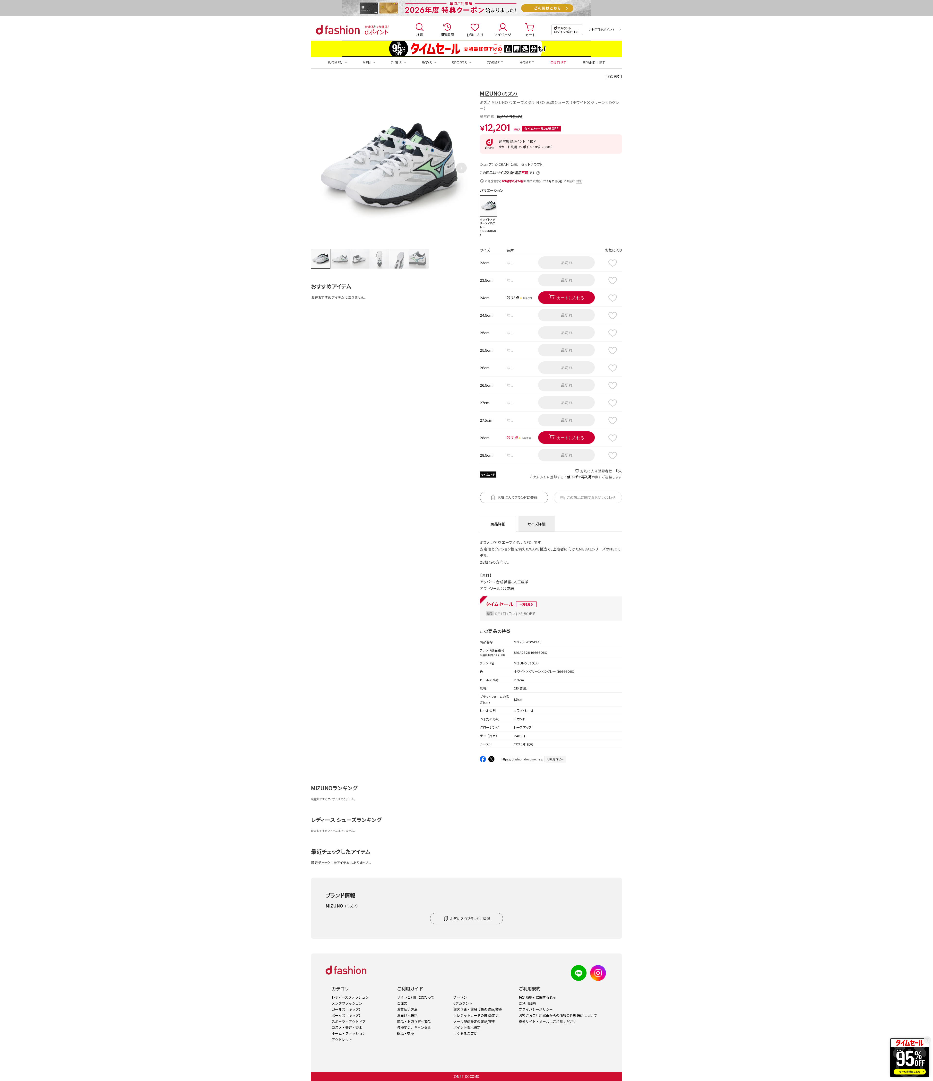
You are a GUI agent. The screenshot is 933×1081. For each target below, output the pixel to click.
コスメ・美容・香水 (347, 1027)
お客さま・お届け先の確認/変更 (477, 1009)
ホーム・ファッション (349, 1033)
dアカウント (462, 1003)
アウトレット (342, 1039)
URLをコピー (555, 759)
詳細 (579, 181)
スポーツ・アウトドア (349, 1021)
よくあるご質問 (465, 1033)
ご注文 (402, 1003)
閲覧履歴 (447, 34)
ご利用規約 (527, 1003)
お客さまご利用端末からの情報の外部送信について (558, 1015)
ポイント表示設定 (467, 1027)
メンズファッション (347, 1003)
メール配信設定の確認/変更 (474, 1021)
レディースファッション (350, 997)
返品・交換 (405, 1033)
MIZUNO (499, 93)
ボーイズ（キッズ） (347, 1015)
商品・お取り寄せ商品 (414, 1021)
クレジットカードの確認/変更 (476, 1015)
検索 (419, 34)
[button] (461, 168)
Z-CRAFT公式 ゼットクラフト (519, 164)
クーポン (460, 997)
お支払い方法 (407, 1009)
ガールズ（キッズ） (347, 1009)
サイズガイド (488, 474)
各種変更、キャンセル (414, 1027)
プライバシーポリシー (536, 1009)
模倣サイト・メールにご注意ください (548, 1021)
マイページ (502, 34)
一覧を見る (526, 604)
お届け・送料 (407, 1015)
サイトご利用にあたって (415, 997)
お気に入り (475, 34)
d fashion (338, 30)
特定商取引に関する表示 (537, 997)
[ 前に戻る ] (614, 76)
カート (530, 34)
